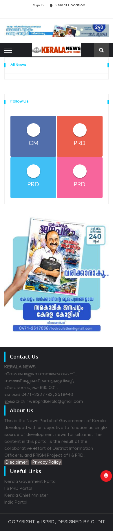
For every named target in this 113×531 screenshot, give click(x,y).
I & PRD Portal (18, 489)
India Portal (15, 502)
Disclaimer (17, 462)
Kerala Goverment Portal (30, 482)
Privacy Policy (46, 462)
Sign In (38, 5)
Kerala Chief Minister (26, 495)
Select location (69, 5)
